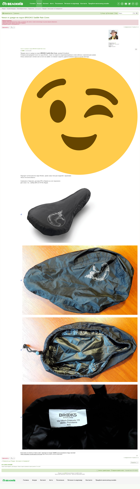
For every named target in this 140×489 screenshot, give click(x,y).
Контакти (83, 3)
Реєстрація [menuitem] (110, 13)
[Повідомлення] (21, 50)
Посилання (59, 3)
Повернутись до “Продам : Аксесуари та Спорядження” (16, 461)
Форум (39, 3)
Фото (52, 3)
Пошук (134, 13)
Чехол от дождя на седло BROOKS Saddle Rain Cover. (26, 18)
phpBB (64, 473)
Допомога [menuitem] (16, 13)
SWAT (110, 39)
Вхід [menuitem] (116, 13)
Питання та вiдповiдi (71, 3)
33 (115, 43)
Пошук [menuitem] (103, 13)
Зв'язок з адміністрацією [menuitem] (104, 470)
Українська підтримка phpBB (78, 474)
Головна (33, 3)
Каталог (46, 3)
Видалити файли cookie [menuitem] (118, 470)
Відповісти (5, 27)
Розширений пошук (136, 13)
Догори (137, 455)
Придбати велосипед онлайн (98, 3)
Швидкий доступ (8, 13)
